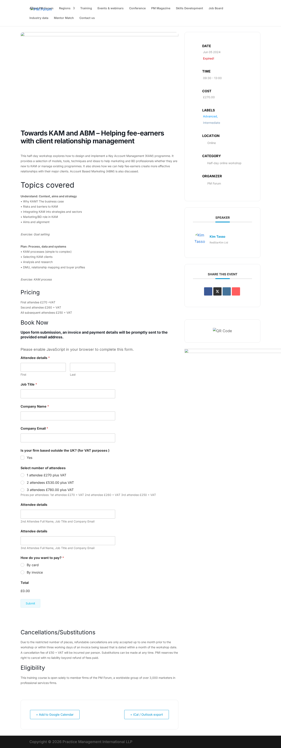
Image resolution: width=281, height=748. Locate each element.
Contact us (87, 18)
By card (33, 565)
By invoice (35, 572)
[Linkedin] (227, 291)
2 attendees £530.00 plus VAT (50, 482)
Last (73, 374)
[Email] (236, 291)
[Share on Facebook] (208, 291)
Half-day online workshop (224, 163)
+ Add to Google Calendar (55, 714)
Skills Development (189, 8)
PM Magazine (160, 8)
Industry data (38, 18)
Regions (65, 8)
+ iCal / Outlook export (146, 714)
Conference (137, 8)
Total (25, 583)
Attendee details (34, 505)
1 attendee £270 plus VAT (46, 475)
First (23, 374)
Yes (29, 458)
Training (86, 8)
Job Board (216, 8)
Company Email (34, 428)
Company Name (35, 406)
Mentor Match (64, 18)
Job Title (29, 384)
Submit (30, 603)
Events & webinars (111, 8)
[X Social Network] (217, 291)
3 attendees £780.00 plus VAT (50, 490)
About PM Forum (41, 8)
